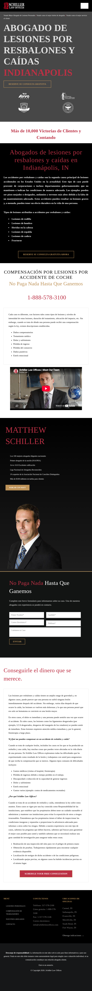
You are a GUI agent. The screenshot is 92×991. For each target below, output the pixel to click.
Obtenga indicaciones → (73, 935)
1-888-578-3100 (46, 297)
